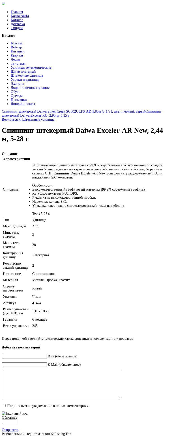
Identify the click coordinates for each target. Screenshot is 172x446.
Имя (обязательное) (62, 356)
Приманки (19, 100)
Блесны (16, 43)
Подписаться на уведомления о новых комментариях (47, 406)
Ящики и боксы (23, 104)
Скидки (17, 28)
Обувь (15, 92)
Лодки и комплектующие (30, 87)
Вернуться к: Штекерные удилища (28, 119)
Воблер (16, 47)
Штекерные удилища (27, 75)
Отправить (10, 430)
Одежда (17, 96)
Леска (15, 59)
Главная (17, 12)
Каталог (17, 20)
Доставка (18, 24)
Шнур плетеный (23, 71)
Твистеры (18, 63)
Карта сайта (20, 16)
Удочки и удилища (25, 79)
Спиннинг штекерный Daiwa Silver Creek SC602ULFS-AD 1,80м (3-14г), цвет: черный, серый (73, 111)
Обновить (9, 417)
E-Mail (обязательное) (64, 364)
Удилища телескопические (31, 67)
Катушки (18, 51)
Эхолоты (17, 83)
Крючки (17, 55)
